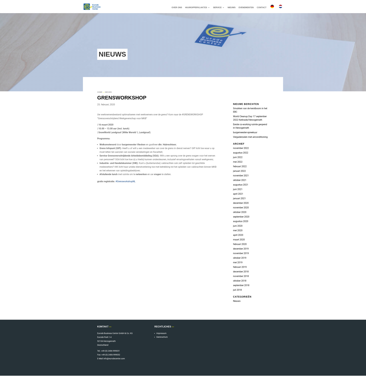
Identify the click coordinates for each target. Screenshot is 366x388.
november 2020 (241, 207)
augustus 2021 (240, 184)
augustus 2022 (240, 152)
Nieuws (231, 7)
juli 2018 (237, 290)
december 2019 (241, 248)
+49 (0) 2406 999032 (110, 355)
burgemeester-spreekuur (245, 132)
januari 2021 (239, 198)
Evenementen (246, 7)
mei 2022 (237, 161)
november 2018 (241, 276)
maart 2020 (239, 239)
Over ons (177, 7)
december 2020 (241, 203)
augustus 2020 (240, 221)
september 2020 (241, 216)
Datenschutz (162, 337)
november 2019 (241, 253)
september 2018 (241, 285)
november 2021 (241, 175)
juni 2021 (237, 189)
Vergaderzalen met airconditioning (250, 137)
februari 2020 (240, 244)
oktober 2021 (239, 180)
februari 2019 (240, 267)
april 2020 (238, 235)
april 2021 (238, 193)
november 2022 (241, 148)
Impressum (161, 333)
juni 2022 (237, 157)
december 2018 (241, 271)
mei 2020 (237, 230)
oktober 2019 (239, 258)
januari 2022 (239, 171)
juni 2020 (237, 226)
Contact (261, 7)
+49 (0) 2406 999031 (110, 351)
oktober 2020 (239, 212)
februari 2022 (240, 166)
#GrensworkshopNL (126, 181)
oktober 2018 (239, 280)
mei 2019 (237, 262)
